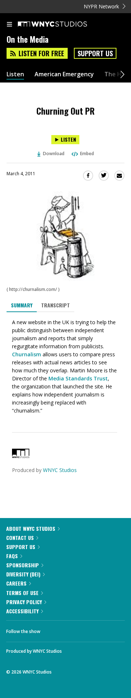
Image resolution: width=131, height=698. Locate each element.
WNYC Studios (60, 470)
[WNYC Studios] (20, 456)
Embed (87, 153)
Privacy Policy (24, 602)
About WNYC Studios (30, 528)
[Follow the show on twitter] (73, 629)
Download (53, 153)
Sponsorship (22, 565)
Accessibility (22, 611)
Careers (16, 583)
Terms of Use (22, 593)
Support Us (95, 53)
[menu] (9, 25)
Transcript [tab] (55, 305)
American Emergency (64, 74)
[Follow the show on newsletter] (93, 629)
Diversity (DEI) (23, 574)
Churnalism (26, 354)
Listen (15, 74)
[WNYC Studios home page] (61, 24)
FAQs (12, 556)
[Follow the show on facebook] (53, 629)
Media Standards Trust (78, 378)
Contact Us (20, 537)
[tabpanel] (65, 366)
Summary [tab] (21, 305)
